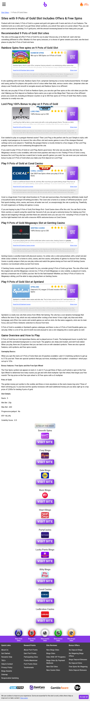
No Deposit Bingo (75, 650)
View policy (24, 698)
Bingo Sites (50, 653)
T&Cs (3, 660)
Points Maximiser (30, 660)
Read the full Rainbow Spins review (23, 70)
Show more (73, 70)
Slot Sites (5, 12)
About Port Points (31, 650)
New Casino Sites (53, 670)
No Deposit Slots (75, 663)
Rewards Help (6, 657)
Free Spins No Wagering (78, 667)
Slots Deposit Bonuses (78, 670)
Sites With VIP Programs (56, 657)
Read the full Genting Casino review (24, 245)
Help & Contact (7, 664)
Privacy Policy (6, 667)
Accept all (84, 697)
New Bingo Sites (52, 650)
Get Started (5, 653)
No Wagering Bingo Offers (76, 654)
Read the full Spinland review (22, 304)
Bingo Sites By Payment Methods (55, 661)
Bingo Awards (6, 671)
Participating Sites (31, 657)
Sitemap (4, 674)
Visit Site (72, 57)
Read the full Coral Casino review (23, 186)
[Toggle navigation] (4, 4)
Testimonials (29, 667)
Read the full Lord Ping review (22, 127)
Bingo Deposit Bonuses (78, 660)
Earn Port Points (30, 653)
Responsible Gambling (10, 678)
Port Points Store (30, 664)
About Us (4, 650)
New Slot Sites (52, 667)
